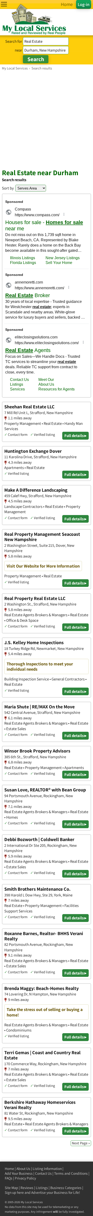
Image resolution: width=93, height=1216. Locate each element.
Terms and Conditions (71, 1173)
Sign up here (14, 1192)
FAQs (8, 1178)
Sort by (8, 188)
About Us (23, 1168)
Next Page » (81, 1143)
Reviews (27, 1187)
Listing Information (47, 1168)
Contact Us (43, 1173)
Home (9, 1168)
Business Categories (66, 1187)
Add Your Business (19, 1173)
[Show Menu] (4, 4)
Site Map (11, 1187)
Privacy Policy (25, 1178)
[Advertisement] (46, 119)
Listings (42, 1187)
